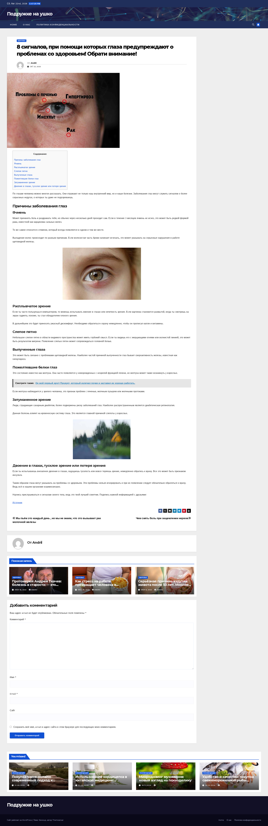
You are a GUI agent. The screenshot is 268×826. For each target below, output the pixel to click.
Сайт (12, 710)
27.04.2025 (83, 785)
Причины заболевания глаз (27, 160)
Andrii (33, 63)
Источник (17, 502)
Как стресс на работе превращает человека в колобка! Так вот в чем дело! (99, 584)
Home (13, 24)
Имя (13, 677)
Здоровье (22, 40)
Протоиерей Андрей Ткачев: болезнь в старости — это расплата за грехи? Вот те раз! (38, 584)
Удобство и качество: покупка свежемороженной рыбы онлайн (227, 780)
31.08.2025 (20, 785)
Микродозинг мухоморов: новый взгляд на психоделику (165, 778)
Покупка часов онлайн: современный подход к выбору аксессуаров (32, 780)
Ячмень (17, 163)
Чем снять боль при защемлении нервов (162, 518)
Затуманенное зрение (24, 182)
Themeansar (58, 820)
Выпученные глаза (23, 175)
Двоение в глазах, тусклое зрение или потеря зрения (40, 186)
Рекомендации (19, 773)
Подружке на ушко (29, 14)
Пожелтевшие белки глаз (26, 178)
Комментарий (18, 619)
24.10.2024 (210, 785)
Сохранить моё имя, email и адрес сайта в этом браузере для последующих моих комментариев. (64, 727)
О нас (26, 24)
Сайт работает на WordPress (20, 820)
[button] (253, 24)
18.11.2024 (147, 785)
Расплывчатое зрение (24, 167)
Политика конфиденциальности (57, 24)
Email (14, 693)
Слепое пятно (20, 171)
